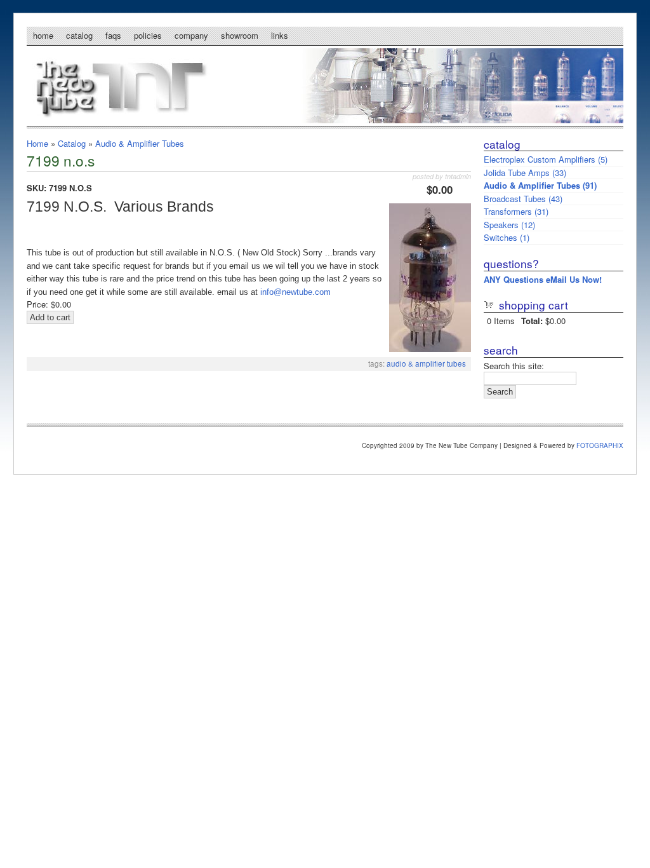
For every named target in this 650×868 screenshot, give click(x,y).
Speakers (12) (509, 225)
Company (191, 35)
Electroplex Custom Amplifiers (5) (545, 159)
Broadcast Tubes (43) (523, 199)
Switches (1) (506, 237)
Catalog (79, 35)
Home (43, 35)
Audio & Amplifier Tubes (139, 143)
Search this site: (514, 366)
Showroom (239, 35)
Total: (532, 321)
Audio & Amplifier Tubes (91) (540, 185)
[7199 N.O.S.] (430, 348)
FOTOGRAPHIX (599, 445)
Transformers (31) (516, 211)
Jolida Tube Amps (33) (525, 172)
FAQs (113, 35)
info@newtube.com (295, 292)
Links (279, 35)
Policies (148, 35)
